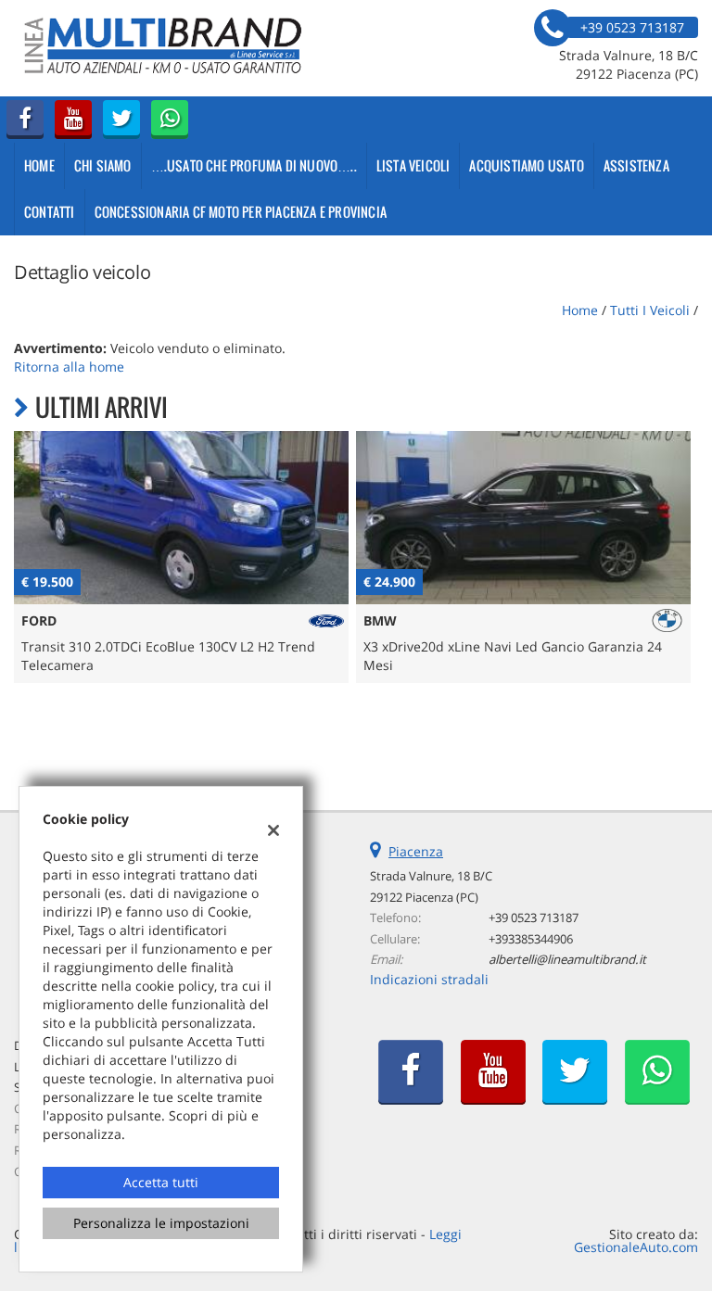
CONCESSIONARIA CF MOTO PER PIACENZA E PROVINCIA (241, 211)
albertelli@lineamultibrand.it (567, 959)
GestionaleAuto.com (636, 1247)
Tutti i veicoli (650, 310)
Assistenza (636, 165)
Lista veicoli (413, 165)
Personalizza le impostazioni (161, 1223)
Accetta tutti (160, 1182)
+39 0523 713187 (533, 917)
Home (39, 165)
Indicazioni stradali (429, 979)
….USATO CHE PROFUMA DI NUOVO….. (254, 165)
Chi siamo (103, 165)
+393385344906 (531, 938)
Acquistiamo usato (526, 165)
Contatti (49, 211)
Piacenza (415, 851)
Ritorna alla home (69, 366)
